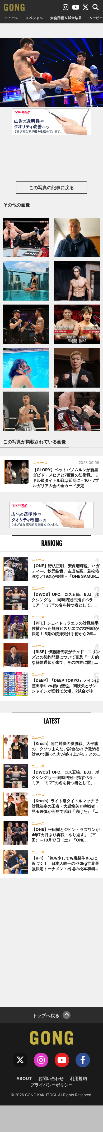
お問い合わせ (51, 1078)
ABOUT (24, 1078)
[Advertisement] (51, 942)
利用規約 (78, 1078)
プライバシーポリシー (51, 1084)
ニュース (11, 18)
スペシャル (34, 18)
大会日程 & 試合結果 (66, 18)
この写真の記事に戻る (51, 187)
